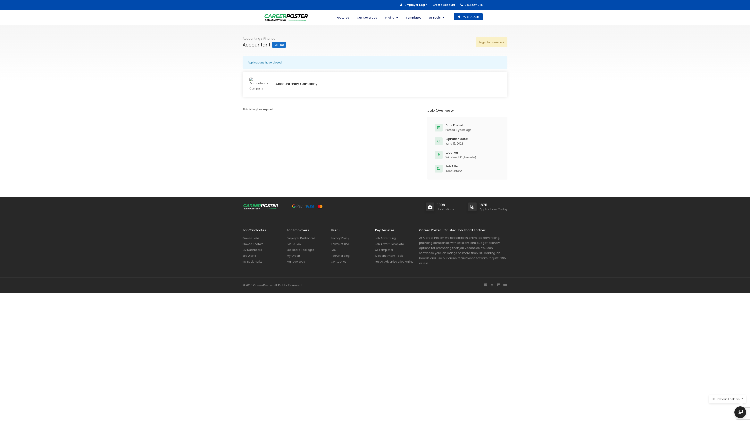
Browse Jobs (251, 238)
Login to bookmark (491, 42)
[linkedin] (498, 285)
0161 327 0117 (473, 5)
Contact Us (338, 262)
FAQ (333, 250)
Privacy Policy (340, 238)
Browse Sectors (253, 244)
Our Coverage (367, 18)
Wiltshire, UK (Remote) (461, 157)
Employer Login (415, 5)
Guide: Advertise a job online (394, 262)
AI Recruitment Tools (389, 256)
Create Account (444, 5)
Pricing (389, 18)
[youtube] (505, 285)
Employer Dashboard (301, 238)
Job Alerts (249, 256)
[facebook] (485, 285)
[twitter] (492, 285)
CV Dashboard (252, 250)
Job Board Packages (300, 250)
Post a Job (294, 244)
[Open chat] (740, 412)
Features (343, 18)
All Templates (384, 250)
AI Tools (435, 18)
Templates (413, 18)
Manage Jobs (296, 262)
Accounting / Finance (259, 38)
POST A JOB (470, 17)
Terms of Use (340, 244)
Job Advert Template (389, 244)
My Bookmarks (252, 262)
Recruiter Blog (340, 256)
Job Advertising (385, 238)
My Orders (294, 256)
